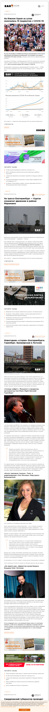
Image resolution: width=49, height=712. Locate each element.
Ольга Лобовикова (40, 194)
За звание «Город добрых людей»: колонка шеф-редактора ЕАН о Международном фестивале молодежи (24, 184)
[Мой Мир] (42, 130)
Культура (11, 632)
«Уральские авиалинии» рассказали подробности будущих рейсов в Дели (24, 176)
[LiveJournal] (44, 130)
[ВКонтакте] (37, 130)
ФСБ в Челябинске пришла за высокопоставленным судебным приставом (22, 173)
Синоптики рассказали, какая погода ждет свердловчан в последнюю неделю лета (24, 326)
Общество (6, 127)
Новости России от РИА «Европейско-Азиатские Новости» (9, 6)
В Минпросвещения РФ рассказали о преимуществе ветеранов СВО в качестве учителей (25, 322)
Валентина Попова (40, 336)
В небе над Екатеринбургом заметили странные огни (20, 675)
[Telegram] (40, 130)
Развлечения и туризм (14, 264)
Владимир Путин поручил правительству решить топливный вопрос (24, 311)
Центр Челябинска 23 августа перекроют (17, 685)
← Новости (7, 11)
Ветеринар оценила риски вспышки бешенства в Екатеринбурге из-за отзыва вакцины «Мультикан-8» (25, 318)
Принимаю (24, 709)
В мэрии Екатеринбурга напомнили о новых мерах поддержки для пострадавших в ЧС (24, 180)
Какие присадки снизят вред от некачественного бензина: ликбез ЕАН (25, 673)
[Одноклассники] (39, 130)
